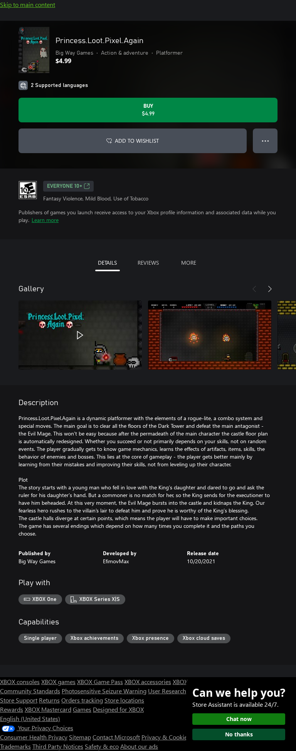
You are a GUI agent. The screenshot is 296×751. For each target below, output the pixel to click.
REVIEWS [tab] (148, 262)
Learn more (45, 220)
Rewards (11, 709)
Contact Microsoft (116, 737)
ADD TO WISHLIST (137, 140)
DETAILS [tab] (107, 262)
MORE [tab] (188, 262)
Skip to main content (27, 4)
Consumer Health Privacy (33, 737)
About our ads (139, 746)
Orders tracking (82, 700)
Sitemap (80, 737)
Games (82, 709)
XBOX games (58, 682)
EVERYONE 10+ (64, 186)
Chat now (239, 719)
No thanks (239, 734)
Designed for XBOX (118, 709)
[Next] (270, 289)
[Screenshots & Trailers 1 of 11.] (80, 335)
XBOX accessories (147, 682)
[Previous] (254, 289)
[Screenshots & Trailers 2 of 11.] (209, 335)
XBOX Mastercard (48, 709)
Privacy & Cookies (165, 737)
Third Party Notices (57, 746)
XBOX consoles (20, 682)
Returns (49, 700)
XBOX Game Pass (100, 682)
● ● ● (265, 141)
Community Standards (30, 691)
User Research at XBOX (179, 691)
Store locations (124, 700)
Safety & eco (102, 746)
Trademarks (15, 746)
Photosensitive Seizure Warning (104, 691)
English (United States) (30, 718)
